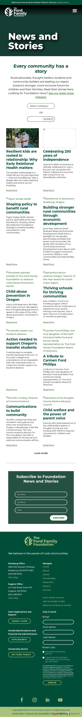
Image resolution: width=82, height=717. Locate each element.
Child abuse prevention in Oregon (18, 295)
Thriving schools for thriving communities (57, 292)
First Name (49, 627)
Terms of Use (31, 713)
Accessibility (44, 713)
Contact (47, 590)
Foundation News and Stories (55, 653)
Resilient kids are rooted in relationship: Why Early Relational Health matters (22, 159)
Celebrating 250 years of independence (57, 155)
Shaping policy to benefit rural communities (21, 208)
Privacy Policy (18, 713)
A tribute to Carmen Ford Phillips (54, 360)
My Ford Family (21, 654)
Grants (46, 574)
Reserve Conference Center (57, 605)
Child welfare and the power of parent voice (58, 414)
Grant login (19, 621)
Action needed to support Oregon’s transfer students (21, 343)
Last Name (49, 637)
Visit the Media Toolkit (54, 601)
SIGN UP (52, 683)
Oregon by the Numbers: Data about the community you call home (57, 659)
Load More (41, 453)
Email (46, 617)
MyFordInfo (19, 639)
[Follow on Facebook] (22, 700)
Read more (63, 2)
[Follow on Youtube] (60, 700)
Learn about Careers (53, 597)
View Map (13, 577)
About (46, 571)
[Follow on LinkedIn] (47, 700)
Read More (11, 190)
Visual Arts (48, 582)
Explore (47, 586)
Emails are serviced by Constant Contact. (58, 677)
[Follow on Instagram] (34, 700)
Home (46, 567)
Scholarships (49, 578)
